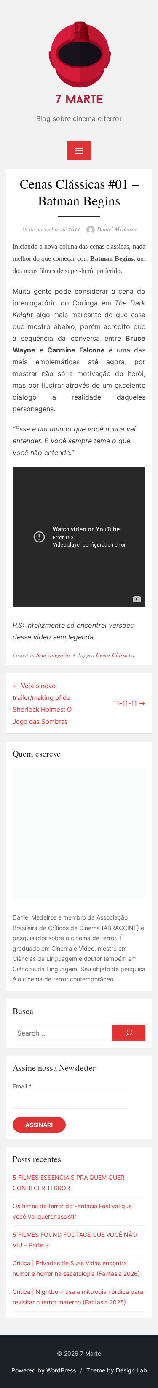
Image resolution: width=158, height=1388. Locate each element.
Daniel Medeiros (117, 229)
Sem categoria (53, 655)
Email (22, 1086)
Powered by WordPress (43, 1370)
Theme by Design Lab (116, 1370)
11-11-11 (125, 703)
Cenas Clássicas (115, 655)
